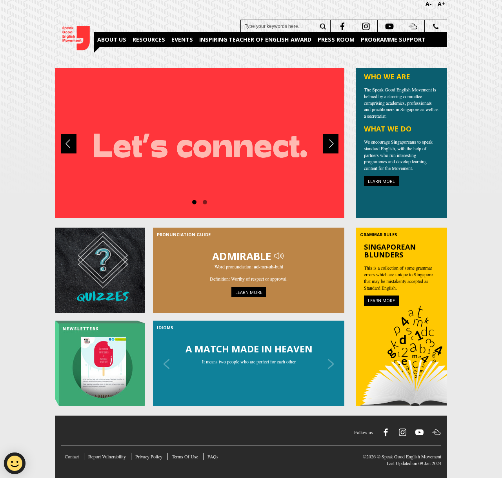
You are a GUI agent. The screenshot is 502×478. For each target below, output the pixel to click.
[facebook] (341, 26)
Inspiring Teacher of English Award (255, 39)
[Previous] (68, 143)
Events (182, 39)
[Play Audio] (279, 256)
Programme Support (393, 39)
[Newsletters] (104, 363)
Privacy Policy (148, 456)
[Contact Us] (435, 26)
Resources (149, 39)
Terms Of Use (185, 456)
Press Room (336, 39)
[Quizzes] (104, 270)
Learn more (381, 181)
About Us (111, 39)
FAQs (212, 456)
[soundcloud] (412, 26)
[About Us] (199, 142)
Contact (72, 456)
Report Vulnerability (107, 456)
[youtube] (388, 26)
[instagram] (365, 26)
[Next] (330, 143)
